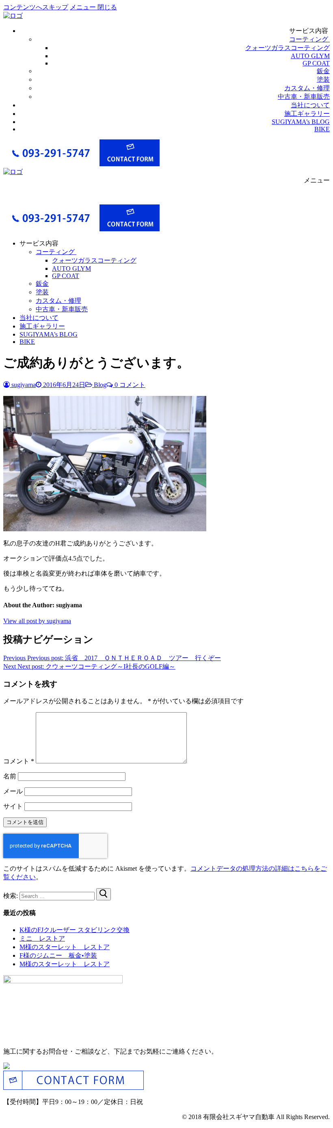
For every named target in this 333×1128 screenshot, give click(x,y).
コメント (18, 761)
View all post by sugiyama (37, 620)
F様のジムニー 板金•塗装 (58, 955)
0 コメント (129, 384)
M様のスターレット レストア (64, 946)
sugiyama (23, 384)
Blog (99, 384)
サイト (13, 806)
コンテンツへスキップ (35, 7)
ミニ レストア (42, 938)
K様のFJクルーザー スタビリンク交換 (74, 929)
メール (13, 791)
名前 (9, 776)
